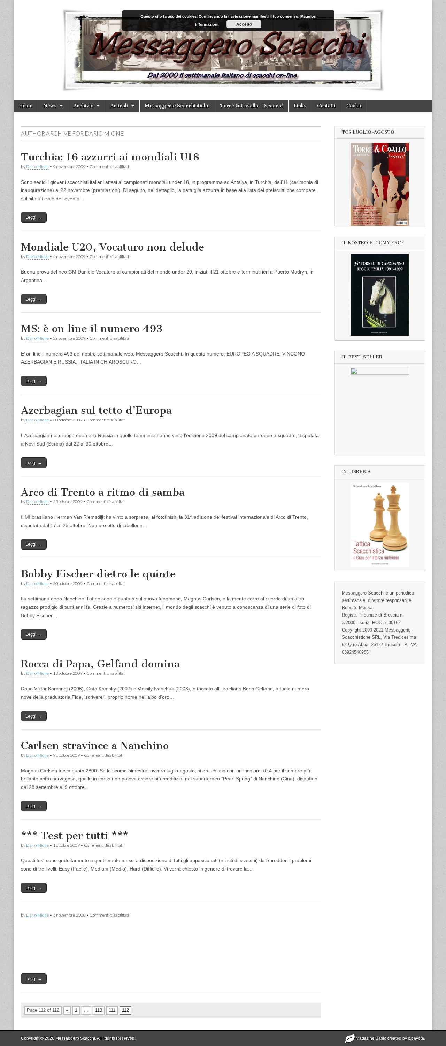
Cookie (354, 106)
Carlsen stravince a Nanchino (95, 745)
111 (112, 1010)
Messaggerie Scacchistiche (177, 106)
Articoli (119, 106)
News (49, 106)
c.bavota (416, 1038)
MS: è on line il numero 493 (92, 328)
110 (98, 1010)
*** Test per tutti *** (74, 835)
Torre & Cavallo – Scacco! (251, 106)
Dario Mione (37, 166)
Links (300, 106)
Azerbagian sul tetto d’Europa (96, 410)
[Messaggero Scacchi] (223, 50)
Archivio (83, 106)
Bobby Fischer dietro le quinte (98, 574)
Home (25, 106)
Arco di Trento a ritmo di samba (103, 492)
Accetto (244, 24)
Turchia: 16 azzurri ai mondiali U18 (110, 157)
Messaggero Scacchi (75, 1038)
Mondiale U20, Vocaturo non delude (112, 247)
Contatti (326, 106)
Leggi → (33, 217)
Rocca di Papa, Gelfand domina (100, 664)
